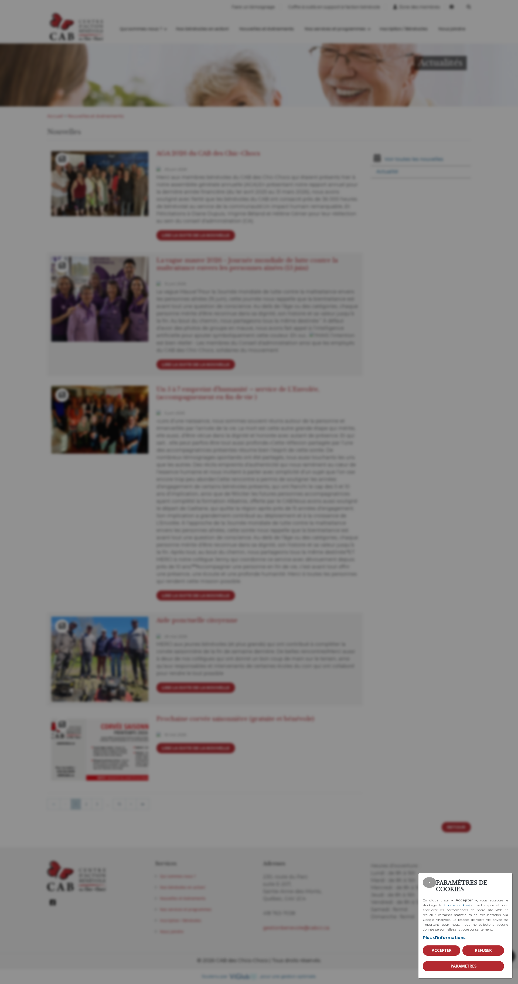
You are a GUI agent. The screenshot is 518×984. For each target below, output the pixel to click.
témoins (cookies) (456, 905)
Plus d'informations (444, 937)
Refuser (483, 950)
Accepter (442, 950)
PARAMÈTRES (463, 966)
